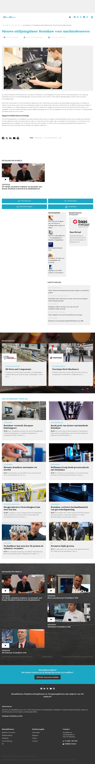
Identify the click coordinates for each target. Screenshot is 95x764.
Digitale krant (72, 201)
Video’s (34, 738)
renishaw (38, 138)
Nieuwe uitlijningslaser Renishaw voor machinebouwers (46, 31)
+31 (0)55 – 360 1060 (71, 741)
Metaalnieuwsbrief (26, 206)
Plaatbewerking (58, 366)
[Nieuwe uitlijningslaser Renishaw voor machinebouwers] (33, 88)
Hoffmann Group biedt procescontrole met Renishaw (70, 468)
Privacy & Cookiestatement (36, 760)
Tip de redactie (26, 201)
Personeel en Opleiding (58, 296)
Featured (7, 543)
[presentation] (89, 340)
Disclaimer (50, 760)
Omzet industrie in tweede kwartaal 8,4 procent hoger (65, 315)
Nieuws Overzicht (15, 25)
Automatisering (54, 288)
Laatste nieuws (54, 282)
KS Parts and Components (18, 369)
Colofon (23, 760)
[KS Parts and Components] (9, 357)
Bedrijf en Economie (56, 312)
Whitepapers (54, 213)
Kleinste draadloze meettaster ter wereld (20, 468)
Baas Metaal (75, 232)
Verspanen (52, 304)
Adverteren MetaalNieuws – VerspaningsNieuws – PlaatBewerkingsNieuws (56, 238)
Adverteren (72, 206)
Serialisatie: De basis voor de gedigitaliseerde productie (56, 260)
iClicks (34, 756)
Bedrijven (35, 735)
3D (52, 543)
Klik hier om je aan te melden (48, 677)
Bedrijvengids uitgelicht (75, 214)
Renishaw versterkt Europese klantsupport (18, 426)
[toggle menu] (91, 17)
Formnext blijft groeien (62, 546)
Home (4, 25)
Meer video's (47, 657)
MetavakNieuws (57, 422)
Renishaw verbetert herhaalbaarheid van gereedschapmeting (69, 508)
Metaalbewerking (13, 366)
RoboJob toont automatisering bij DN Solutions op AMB (65, 321)
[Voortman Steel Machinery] (55, 357)
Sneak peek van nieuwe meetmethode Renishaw (69, 426)
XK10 (60, 138)
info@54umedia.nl (70, 744)
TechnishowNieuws (11, 504)
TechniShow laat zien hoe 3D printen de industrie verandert (23, 547)
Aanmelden (36, 732)
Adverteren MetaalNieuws (10, 760)
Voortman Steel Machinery (65, 369)
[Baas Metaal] (81, 230)
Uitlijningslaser (50, 138)
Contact (34, 741)
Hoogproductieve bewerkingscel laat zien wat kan (22, 508)
